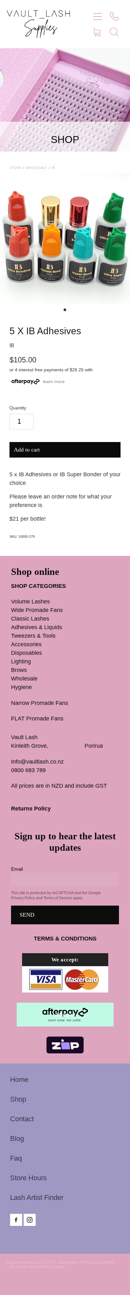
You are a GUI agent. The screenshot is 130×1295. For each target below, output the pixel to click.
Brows (19, 670)
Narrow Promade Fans (39, 703)
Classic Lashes (30, 618)
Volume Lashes (30, 601)
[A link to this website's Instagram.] (30, 1220)
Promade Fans (50, 610)
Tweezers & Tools (33, 636)
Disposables (26, 653)
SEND (27, 915)
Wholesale (37, 168)
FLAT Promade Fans (37, 718)
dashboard (68, 1262)
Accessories (26, 644)
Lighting (21, 661)
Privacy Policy (23, 898)
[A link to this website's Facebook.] (16, 1220)
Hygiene (21, 687)
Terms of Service (58, 898)
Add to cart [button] (27, 449)
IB (53, 168)
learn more (54, 381)
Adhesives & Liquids (36, 627)
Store (15, 168)
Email (17, 869)
